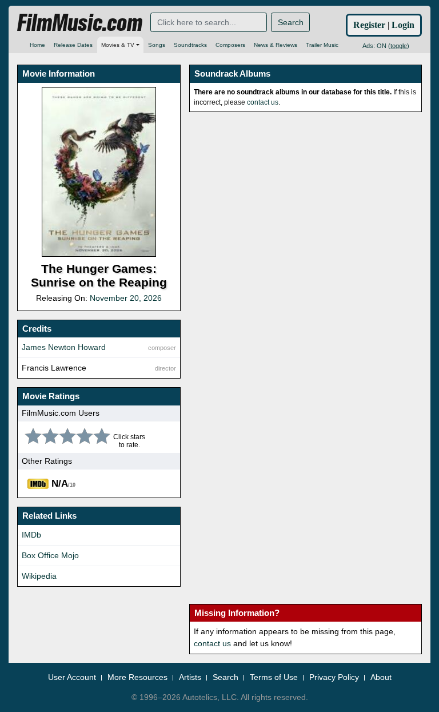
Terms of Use (274, 677)
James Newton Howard (64, 347)
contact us (262, 102)
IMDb (31, 534)
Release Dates (73, 45)
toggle (398, 45)
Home (37, 45)
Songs (156, 45)
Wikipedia (39, 575)
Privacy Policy (334, 677)
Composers (230, 45)
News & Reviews (275, 45)
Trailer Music (322, 45)
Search (291, 22)
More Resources (137, 677)
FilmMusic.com (79, 23)
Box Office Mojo (50, 555)
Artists (190, 677)
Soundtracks (190, 45)
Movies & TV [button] (117, 45)
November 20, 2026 (126, 298)
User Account (72, 677)
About (381, 677)
